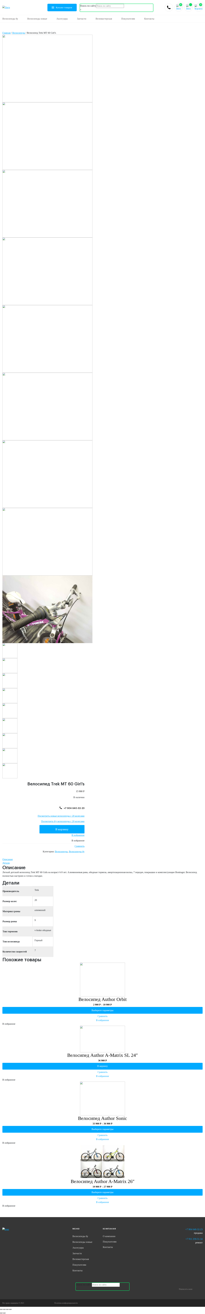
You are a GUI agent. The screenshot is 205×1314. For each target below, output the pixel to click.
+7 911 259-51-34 (194, 1239)
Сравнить (79, 846)
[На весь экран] (7, 1309)
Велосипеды (18, 33)
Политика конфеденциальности (66, 1303)
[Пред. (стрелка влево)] (1, 1312)
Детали (6, 863)
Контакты (149, 18)
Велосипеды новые (37, 18)
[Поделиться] (4, 1309)
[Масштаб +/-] (10, 1309)
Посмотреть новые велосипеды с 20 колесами (61, 816)
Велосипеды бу (10, 18)
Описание (7, 859)
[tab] (102, 859)
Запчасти (81, 18)
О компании (109, 1236)
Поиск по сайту (88, 6)
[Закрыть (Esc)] (1, 1309)
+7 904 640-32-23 (74, 808)
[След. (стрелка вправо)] (4, 1312)
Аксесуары (62, 18)
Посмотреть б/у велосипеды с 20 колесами (62, 821)
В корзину (61, 829)
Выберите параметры (102, 1010)
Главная (6, 33)
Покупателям (128, 18)
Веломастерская (104, 18)
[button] (78, 835)
